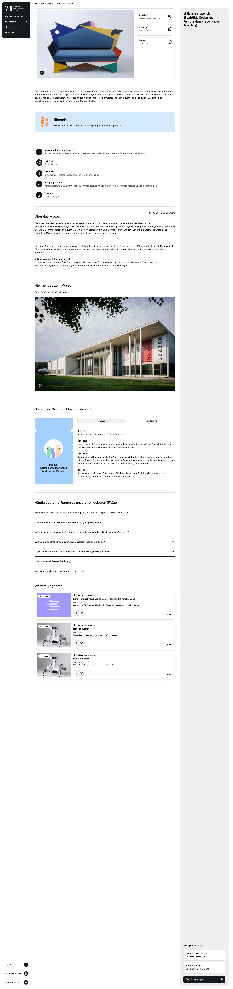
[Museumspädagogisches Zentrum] (14, 10)
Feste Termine (151, 421)
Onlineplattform (62, 249)
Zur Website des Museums (162, 213)
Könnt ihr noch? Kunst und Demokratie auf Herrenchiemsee (104, 598)
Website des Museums (129, 262)
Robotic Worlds (81, 628)
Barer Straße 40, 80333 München (51, 292)
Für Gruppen (102, 421)
